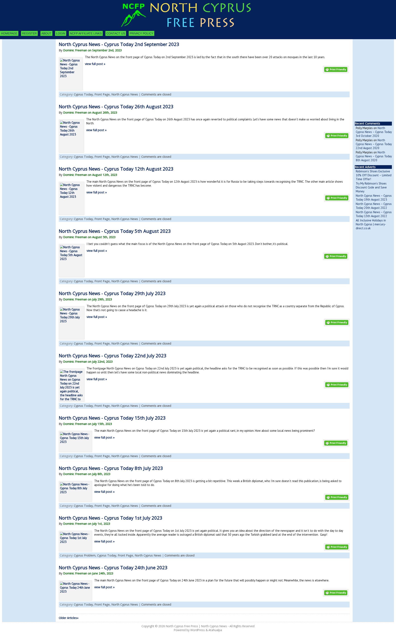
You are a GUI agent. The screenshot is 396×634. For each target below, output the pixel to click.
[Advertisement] (24, 61)
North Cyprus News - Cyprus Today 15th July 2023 (112, 418)
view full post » (95, 64)
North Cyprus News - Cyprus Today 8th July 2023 (111, 468)
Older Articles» (69, 618)
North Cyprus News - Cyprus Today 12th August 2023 (116, 169)
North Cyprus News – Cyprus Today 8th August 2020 (374, 156)
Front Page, (102, 94)
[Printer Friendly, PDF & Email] (336, 69)
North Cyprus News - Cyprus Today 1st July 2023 (110, 518)
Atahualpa (215, 630)
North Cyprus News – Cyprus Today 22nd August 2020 (374, 144)
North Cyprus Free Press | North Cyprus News (196, 626)
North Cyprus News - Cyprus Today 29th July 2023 (112, 293)
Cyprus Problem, (85, 555)
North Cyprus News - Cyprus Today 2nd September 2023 (119, 44)
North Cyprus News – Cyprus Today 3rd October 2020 (374, 132)
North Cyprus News (124, 94)
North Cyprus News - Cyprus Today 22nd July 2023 (112, 355)
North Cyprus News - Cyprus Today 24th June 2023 (113, 567)
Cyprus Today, (84, 94)
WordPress (197, 630)
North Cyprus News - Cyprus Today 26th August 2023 (116, 106)
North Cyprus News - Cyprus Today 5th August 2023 (115, 231)
